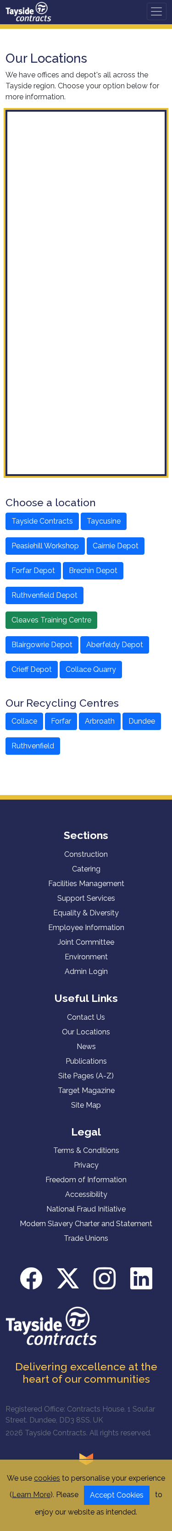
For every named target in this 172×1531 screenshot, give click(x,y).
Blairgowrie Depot (41, 644)
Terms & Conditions (86, 1150)
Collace (24, 721)
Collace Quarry (91, 669)
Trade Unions (86, 1238)
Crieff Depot (31, 669)
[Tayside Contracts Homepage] (28, 11)
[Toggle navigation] (156, 12)
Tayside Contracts (42, 521)
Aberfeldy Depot (114, 644)
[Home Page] (51, 1325)
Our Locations (86, 1032)
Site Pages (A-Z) (86, 1075)
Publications (86, 1061)
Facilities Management (86, 883)
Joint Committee (86, 942)
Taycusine (104, 521)
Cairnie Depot (116, 545)
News (86, 1046)
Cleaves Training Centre (51, 620)
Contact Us (86, 1017)
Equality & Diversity (86, 913)
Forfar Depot (33, 570)
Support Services (86, 898)
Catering (86, 869)
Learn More (31, 1494)
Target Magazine (86, 1090)
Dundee (141, 721)
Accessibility (86, 1194)
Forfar (61, 721)
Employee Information (86, 927)
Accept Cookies (117, 1495)
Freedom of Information (86, 1179)
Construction (86, 854)
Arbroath (100, 721)
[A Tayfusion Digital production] (86, 1458)
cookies (47, 1478)
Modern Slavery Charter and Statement (86, 1223)
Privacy (86, 1165)
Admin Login (86, 971)
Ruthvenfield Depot (44, 595)
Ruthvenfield (32, 745)
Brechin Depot (93, 570)
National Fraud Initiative (86, 1209)
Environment (86, 956)
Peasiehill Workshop (45, 545)
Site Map (86, 1105)
